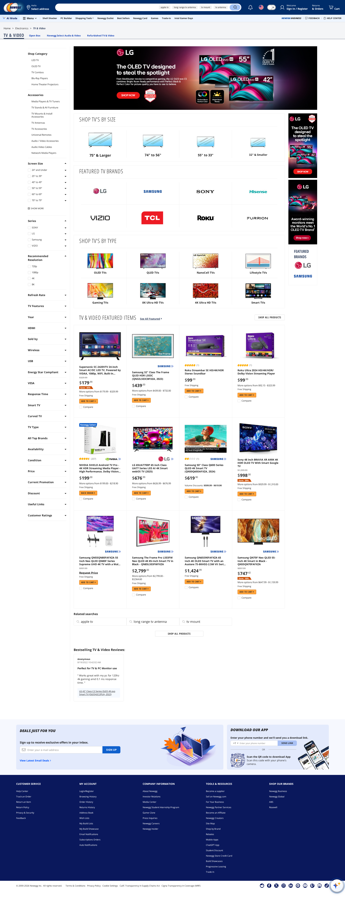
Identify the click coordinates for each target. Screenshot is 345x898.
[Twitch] (312, 885)
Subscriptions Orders (89, 839)
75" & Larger (100, 155)
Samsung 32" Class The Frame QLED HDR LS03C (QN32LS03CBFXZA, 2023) (150, 375)
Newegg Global (276, 796)
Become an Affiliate (216, 812)
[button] (38, 7)
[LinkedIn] (290, 885)
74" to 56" (153, 155)
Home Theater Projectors (44, 84)
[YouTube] (305, 885)
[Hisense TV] (258, 191)
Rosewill (273, 807)
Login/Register (86, 791)
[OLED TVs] (100, 261)
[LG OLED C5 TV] (195, 78)
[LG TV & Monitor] (302, 212)
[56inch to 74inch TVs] (153, 139)
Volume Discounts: (194, 485)
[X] (276, 885)
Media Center (149, 801)
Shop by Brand (213, 828)
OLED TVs (100, 272)
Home (7, 28)
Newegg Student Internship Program (161, 807)
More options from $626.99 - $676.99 (151, 483)
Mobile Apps (212, 839)
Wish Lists (84, 818)
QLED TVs (153, 272)
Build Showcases (214, 861)
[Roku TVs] (206, 218)
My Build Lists (86, 823)
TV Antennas (38, 122)
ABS (271, 801)
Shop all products (269, 317)
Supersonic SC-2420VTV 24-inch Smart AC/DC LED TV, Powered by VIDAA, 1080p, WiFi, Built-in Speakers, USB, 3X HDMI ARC (100, 370)
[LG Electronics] (303, 265)
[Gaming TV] (100, 291)
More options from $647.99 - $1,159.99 (258, 582)
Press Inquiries (150, 818)
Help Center (22, 791)
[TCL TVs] (153, 218)
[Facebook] (269, 885)
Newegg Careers (151, 823)
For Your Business (215, 801)
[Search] (235, 7)
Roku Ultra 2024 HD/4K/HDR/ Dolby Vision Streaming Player (256, 372)
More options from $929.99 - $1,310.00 (258, 484)
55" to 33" (205, 155)
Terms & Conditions (75, 885)
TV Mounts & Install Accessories (41, 115)
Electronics (21, 28)
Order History (86, 801)
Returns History (87, 807)
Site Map (210, 823)
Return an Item (23, 801)
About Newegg (150, 791)
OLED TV (36, 66)
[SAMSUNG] (303, 276)
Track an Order (23, 796)
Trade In (210, 871)
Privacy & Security (25, 812)
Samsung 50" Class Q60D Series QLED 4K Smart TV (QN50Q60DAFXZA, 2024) (204, 468)
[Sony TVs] (206, 191)
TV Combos (37, 72)
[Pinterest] (297, 885)
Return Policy (22, 807)
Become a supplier (215, 791)
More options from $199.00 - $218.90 (98, 483)
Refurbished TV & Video (100, 35)
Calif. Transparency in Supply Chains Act (140, 885)
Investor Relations (151, 796)
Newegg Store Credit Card (219, 855)
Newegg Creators (215, 818)
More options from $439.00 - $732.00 (151, 390)
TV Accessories (39, 128)
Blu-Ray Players (39, 78)
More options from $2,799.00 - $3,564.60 (148, 577)
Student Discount (214, 850)
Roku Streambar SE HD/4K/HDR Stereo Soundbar (204, 372)
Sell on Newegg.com (216, 796)
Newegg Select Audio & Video (64, 35)
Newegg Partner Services (218, 807)
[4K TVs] (206, 291)
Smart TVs (258, 302)
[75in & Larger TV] (100, 139)
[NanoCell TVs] (206, 261)
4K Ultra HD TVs (205, 302)
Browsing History (87, 796)
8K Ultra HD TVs (153, 302)
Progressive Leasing (216, 866)
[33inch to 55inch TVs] (206, 139)
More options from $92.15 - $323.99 (256, 385)
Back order (87, 492)
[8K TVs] (153, 291)
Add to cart (88, 401)
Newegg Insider (150, 828)
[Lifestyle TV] (258, 261)
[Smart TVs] (258, 291)
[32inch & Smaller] (258, 139)
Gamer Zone (149, 812)
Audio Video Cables (41, 147)
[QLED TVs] (153, 261)
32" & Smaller (258, 154)
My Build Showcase (89, 828)
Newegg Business (278, 791)
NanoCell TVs (206, 272)
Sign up (111, 749)
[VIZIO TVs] (100, 218)
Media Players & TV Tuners (45, 101)
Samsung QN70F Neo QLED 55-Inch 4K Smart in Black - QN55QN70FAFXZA (256, 561)
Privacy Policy (94, 885)
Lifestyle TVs (258, 272)
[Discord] (319, 885)
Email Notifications (88, 834)
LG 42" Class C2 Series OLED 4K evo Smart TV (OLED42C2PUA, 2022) (97, 693)
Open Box (34, 35)
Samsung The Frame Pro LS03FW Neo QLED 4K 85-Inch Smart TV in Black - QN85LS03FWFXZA (152, 561)
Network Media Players (43, 152)
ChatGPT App (212, 845)
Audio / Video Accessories (45, 140)
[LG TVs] (100, 191)
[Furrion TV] (258, 218)
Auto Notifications (88, 845)
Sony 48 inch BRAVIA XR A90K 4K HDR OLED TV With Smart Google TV (258, 463)
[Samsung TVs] (153, 191)
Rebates (210, 834)
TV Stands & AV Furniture (44, 107)
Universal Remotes (41, 134)
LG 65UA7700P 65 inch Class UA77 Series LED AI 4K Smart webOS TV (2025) (150, 468)
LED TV (35, 60)
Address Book (86, 812)
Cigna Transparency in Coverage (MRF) (181, 885)
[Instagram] (283, 885)
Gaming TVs (100, 302)
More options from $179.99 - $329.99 (98, 391)
